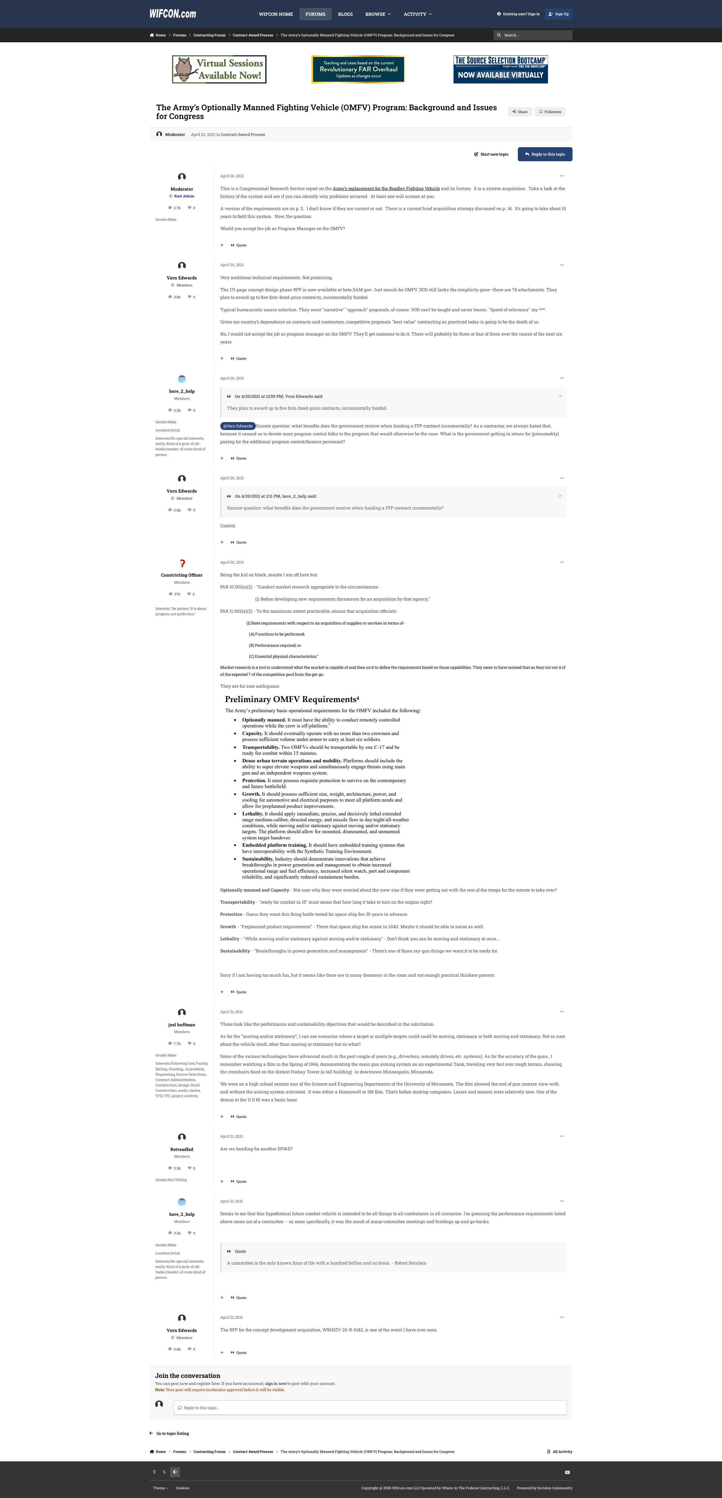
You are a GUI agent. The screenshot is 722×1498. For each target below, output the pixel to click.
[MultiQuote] (222, 245)
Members (184, 285)
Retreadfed (181, 1149)
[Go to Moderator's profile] (159, 134)
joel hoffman (181, 1024)
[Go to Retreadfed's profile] (182, 1137)
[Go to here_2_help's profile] (182, 379)
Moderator (175, 134)
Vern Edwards (182, 278)
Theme (159, 1488)
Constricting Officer (181, 575)
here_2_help (182, 391)
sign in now (276, 1383)
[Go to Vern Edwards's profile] (182, 266)
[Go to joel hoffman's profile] (182, 1013)
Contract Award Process (243, 134)
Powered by (545, 1488)
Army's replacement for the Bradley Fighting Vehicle (386, 188)
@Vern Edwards (238, 426)
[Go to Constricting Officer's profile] (182, 563)
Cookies (182, 1488)
